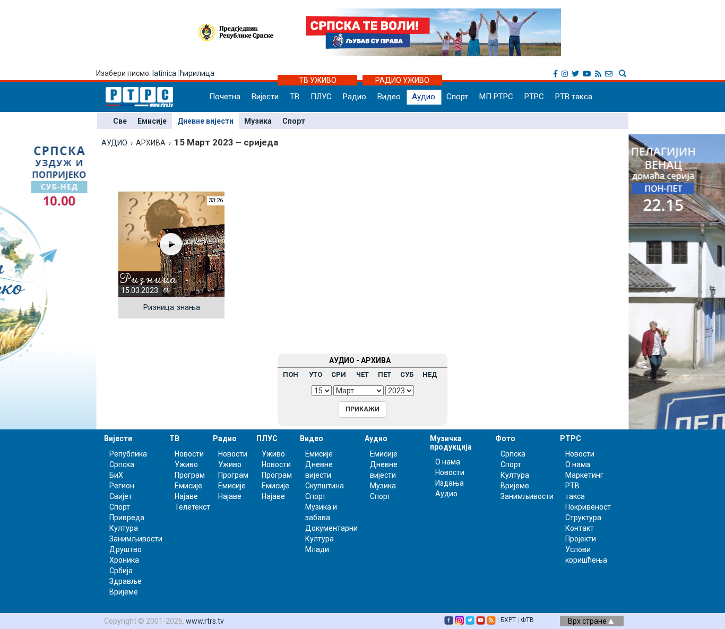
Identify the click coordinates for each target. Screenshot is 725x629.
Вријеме (123, 592)
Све (120, 121)
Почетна (224, 96)
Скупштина (324, 485)
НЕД (429, 374)
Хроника (124, 560)
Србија (121, 570)
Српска (512, 454)
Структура (583, 517)
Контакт (579, 528)
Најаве (186, 496)
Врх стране (588, 621)
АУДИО (114, 143)
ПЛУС (321, 96)
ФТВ (527, 620)
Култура (123, 528)
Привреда (126, 517)
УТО (315, 374)
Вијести (265, 96)
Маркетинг (584, 475)
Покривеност (588, 507)
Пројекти (580, 539)
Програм (190, 475)
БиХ (116, 475)
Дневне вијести (205, 121)
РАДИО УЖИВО (402, 80)
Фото (505, 438)
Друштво (125, 549)
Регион (121, 485)
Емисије (152, 121)
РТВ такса (573, 96)
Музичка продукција (451, 442)
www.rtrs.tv (205, 621)
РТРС (534, 96)
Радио (354, 96)
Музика (258, 121)
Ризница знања (171, 307)
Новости (189, 454)
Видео (389, 96)
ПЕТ (384, 374)
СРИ (338, 374)
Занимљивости (135, 539)
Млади (317, 549)
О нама (447, 462)
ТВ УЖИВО (317, 80)
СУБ (406, 374)
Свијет (120, 496)
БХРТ (508, 620)
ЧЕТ (362, 374)
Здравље (125, 581)
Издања (449, 483)
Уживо (186, 464)
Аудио (423, 96)
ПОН (290, 374)
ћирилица (197, 73)
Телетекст (192, 507)
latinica (164, 73)
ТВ (294, 96)
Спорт (457, 96)
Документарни (331, 528)
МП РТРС (496, 96)
